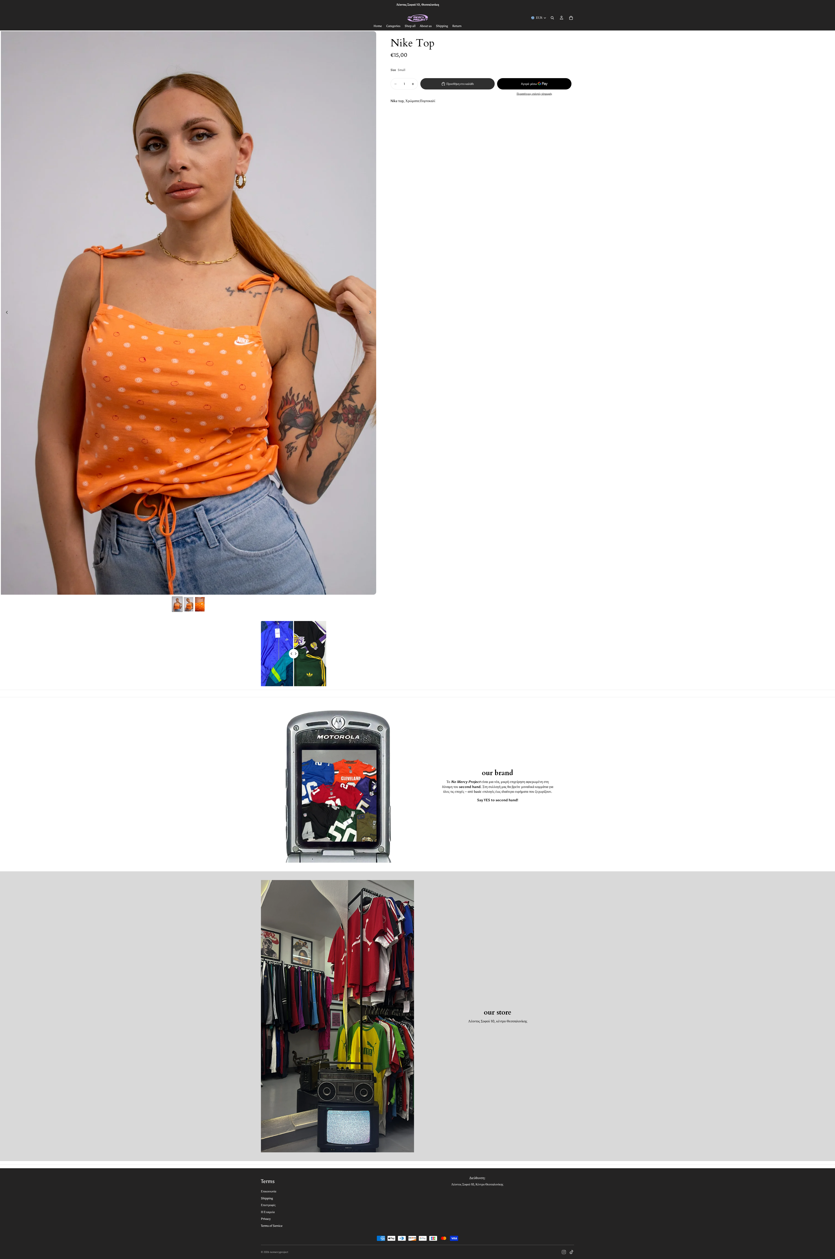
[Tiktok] (571, 1252)
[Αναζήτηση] (552, 18)
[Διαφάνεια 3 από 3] (200, 604)
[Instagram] (563, 1252)
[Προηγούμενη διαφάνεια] (5, 313)
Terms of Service (271, 1226)
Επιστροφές (268, 1205)
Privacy (266, 1219)
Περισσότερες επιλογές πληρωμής (534, 93)
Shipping (267, 1198)
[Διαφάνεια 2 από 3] (188, 604)
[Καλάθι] (571, 18)
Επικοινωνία (268, 1191)
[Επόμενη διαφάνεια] (371, 313)
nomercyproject (279, 1252)
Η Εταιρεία (268, 1212)
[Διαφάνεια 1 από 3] (177, 604)
